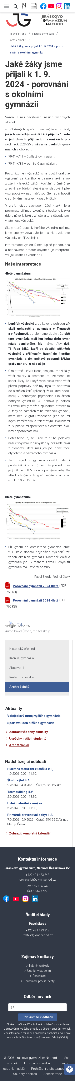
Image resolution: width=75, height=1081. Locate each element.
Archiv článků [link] (18, 40)
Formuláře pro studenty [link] (39, 981)
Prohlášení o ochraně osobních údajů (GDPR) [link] (41, 1037)
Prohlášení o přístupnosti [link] (48, 1069)
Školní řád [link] (39, 976)
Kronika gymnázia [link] (21, 658)
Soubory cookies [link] (25, 1074)
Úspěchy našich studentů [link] (27, 738)
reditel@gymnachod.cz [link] (37, 935)
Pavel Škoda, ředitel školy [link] (32, 631)
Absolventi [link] (16, 668)
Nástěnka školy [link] (39, 965)
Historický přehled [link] (22, 649)
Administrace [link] (53, 1074)
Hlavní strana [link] (18, 33)
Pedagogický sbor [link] (22, 677)
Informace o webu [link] (37, 1063)
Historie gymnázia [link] (43, 33)
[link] (69, 1069)
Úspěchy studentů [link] (39, 970)
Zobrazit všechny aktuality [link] (28, 732)
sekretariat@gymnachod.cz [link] (37, 879)
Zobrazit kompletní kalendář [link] (30, 833)
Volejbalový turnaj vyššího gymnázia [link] (33, 716)
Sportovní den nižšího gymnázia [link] (30, 723)
